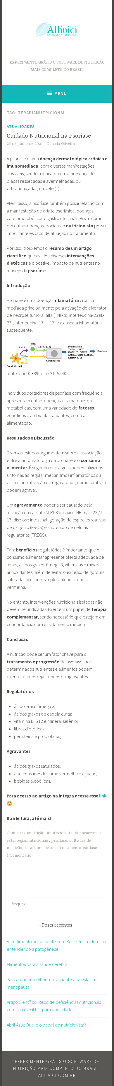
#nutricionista (59, 833)
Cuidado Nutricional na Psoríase (49, 136)
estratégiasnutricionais (28, 840)
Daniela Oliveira (60, 143)
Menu (60, 93)
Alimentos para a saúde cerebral (38, 964)
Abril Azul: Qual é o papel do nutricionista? (46, 1025)
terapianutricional (41, 848)
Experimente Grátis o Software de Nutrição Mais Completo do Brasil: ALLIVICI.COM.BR (57, 1068)
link (102, 796)
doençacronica (88, 833)
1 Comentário (19, 855)
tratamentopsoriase (78, 848)
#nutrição (35, 833)
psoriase (59, 840)
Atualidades (21, 126)
